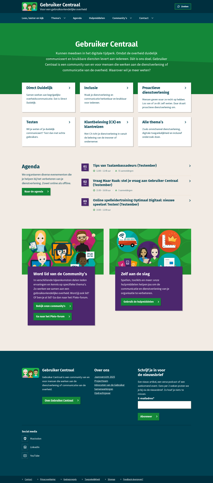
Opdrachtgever (102, 393)
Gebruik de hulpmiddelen (139, 301)
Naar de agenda (33, 191)
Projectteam (101, 381)
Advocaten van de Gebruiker (109, 385)
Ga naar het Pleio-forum (50, 316)
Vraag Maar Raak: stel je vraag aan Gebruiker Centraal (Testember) (135, 183)
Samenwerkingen (103, 389)
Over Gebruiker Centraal (59, 400)
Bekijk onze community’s (50, 306)
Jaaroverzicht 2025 (104, 376)
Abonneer (146, 416)
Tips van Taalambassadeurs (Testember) (125, 166)
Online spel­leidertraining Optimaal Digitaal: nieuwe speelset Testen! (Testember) (133, 202)
